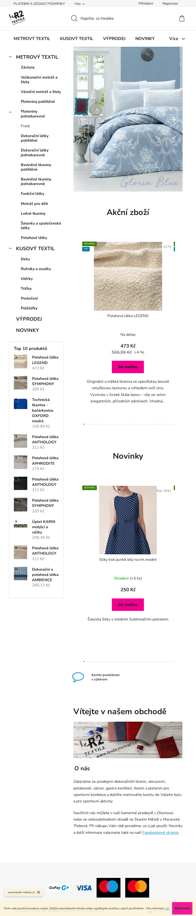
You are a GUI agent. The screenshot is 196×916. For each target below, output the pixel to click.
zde (167, 908)
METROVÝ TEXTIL (37, 57)
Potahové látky (34, 237)
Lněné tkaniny (33, 213)
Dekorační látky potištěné (35, 138)
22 (168, 661)
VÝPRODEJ (29, 319)
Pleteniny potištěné (38, 101)
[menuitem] (32, 38)
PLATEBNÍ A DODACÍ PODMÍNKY (39, 3)
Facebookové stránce (160, 832)
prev (77, 332)
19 (157, 661)
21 (164, 661)
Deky (25, 259)
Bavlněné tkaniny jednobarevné (36, 181)
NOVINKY (27, 330)
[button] (83, 119)
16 (145, 661)
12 (130, 661)
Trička (26, 288)
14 (137, 661)
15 (141, 661)
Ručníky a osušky (36, 269)
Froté (25, 126)
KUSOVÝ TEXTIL (35, 248)
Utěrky (27, 278)
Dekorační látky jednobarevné (35, 152)
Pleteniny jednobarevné (33, 114)
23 (172, 661)
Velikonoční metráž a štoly (39, 80)
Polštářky (29, 308)
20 (160, 661)
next (179, 332)
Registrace (170, 3)
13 (134, 661)
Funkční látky (32, 193)
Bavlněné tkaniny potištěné (36, 167)
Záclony (28, 67)
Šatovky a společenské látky (41, 226)
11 (126, 661)
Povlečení (29, 298)
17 (149, 661)
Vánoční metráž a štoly (41, 91)
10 (122, 661)
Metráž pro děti (34, 203)
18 (153, 661)
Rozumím (182, 908)
